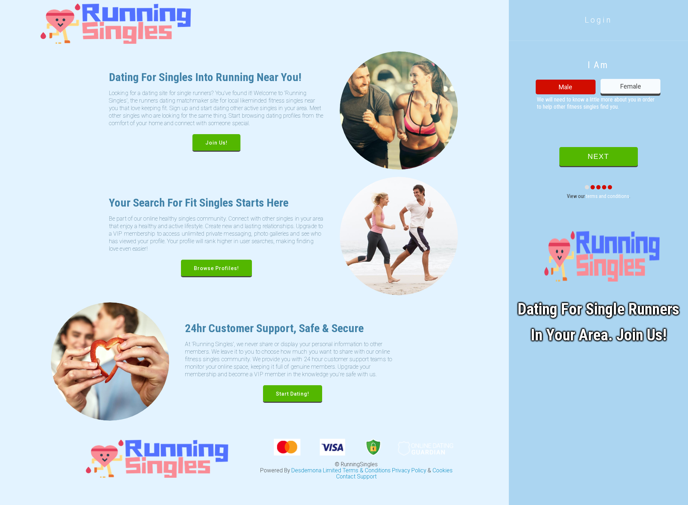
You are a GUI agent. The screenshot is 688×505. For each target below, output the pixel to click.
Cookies (443, 470)
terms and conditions (607, 196)
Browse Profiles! (216, 268)
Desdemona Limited (316, 470)
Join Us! (216, 143)
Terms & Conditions (367, 470)
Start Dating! (292, 394)
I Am (598, 65)
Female (630, 86)
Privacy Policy (409, 470)
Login (598, 19)
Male (565, 87)
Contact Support (356, 476)
